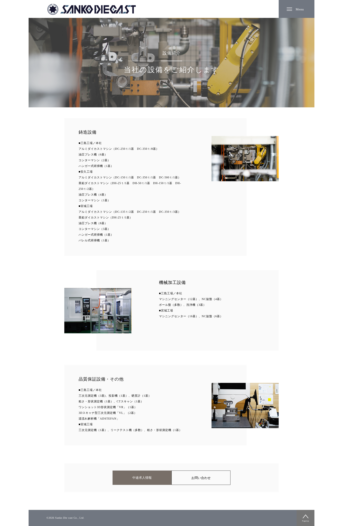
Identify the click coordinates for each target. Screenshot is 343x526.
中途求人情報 (142, 477)
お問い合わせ (201, 478)
